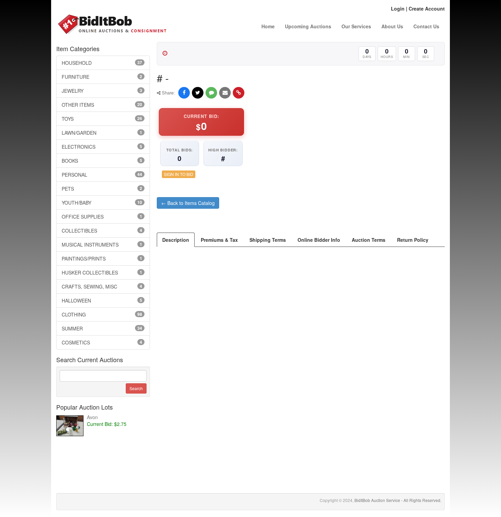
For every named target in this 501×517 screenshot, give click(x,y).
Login (398, 8)
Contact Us (426, 26)
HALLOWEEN (102, 300)
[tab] (176, 240)
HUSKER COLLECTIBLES (102, 272)
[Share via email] (225, 93)
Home (268, 26)
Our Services (356, 26)
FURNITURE (102, 76)
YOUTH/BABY (102, 202)
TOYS (102, 118)
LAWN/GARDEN (102, 132)
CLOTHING (102, 314)
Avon (92, 417)
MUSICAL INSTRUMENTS (102, 244)
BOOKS (102, 160)
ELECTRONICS (102, 146)
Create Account (427, 8)
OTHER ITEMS (102, 104)
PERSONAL (102, 174)
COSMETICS (102, 342)
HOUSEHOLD (102, 62)
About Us (392, 26)
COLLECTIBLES (102, 230)
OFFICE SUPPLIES (102, 216)
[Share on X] (197, 93)
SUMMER (102, 328)
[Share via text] (211, 93)
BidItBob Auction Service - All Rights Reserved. (397, 500)
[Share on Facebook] (184, 93)
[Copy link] (238, 93)
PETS (102, 188)
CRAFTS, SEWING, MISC (102, 286)
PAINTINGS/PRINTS (102, 258)
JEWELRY (102, 90)
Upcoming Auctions (308, 26)
